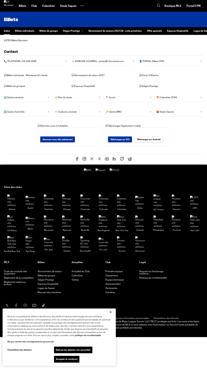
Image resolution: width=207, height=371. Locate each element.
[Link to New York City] (122, 221)
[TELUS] (114, 170)
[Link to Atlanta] (12, 200)
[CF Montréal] (9, 5)
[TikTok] (99, 159)
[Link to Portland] (176, 221)
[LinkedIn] (114, 159)
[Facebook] (77, 159)
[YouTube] (107, 159)
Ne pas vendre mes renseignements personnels (30, 341)
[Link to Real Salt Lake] (195, 221)
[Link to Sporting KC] (85, 242)
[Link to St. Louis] (103, 242)
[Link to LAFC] (195, 200)
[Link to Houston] (176, 200)
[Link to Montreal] (67, 221)
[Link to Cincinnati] (85, 200)
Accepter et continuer (67, 359)
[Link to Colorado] (103, 200)
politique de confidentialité (88, 335)
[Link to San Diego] (30, 242)
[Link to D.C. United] (158, 200)
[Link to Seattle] (67, 242)
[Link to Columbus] (122, 200)
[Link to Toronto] (122, 242)
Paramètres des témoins (166, 318)
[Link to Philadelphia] (158, 221)
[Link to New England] (103, 221)
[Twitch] (122, 159)
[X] (92, 159)
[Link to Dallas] (140, 200)
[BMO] (88, 170)
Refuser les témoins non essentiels (73, 350)
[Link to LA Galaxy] (12, 221)
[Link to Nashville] (85, 221)
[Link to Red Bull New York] (12, 242)
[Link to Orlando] (140, 221)
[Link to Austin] (30, 200)
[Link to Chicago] (67, 200)
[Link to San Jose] (49, 242)
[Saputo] (101, 170)
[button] (82, 6)
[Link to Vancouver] (140, 242)
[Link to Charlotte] (49, 200)
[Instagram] (84, 159)
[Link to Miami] (30, 221)
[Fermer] (110, 312)
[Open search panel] (159, 6)
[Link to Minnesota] (49, 221)
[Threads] (130, 159)
